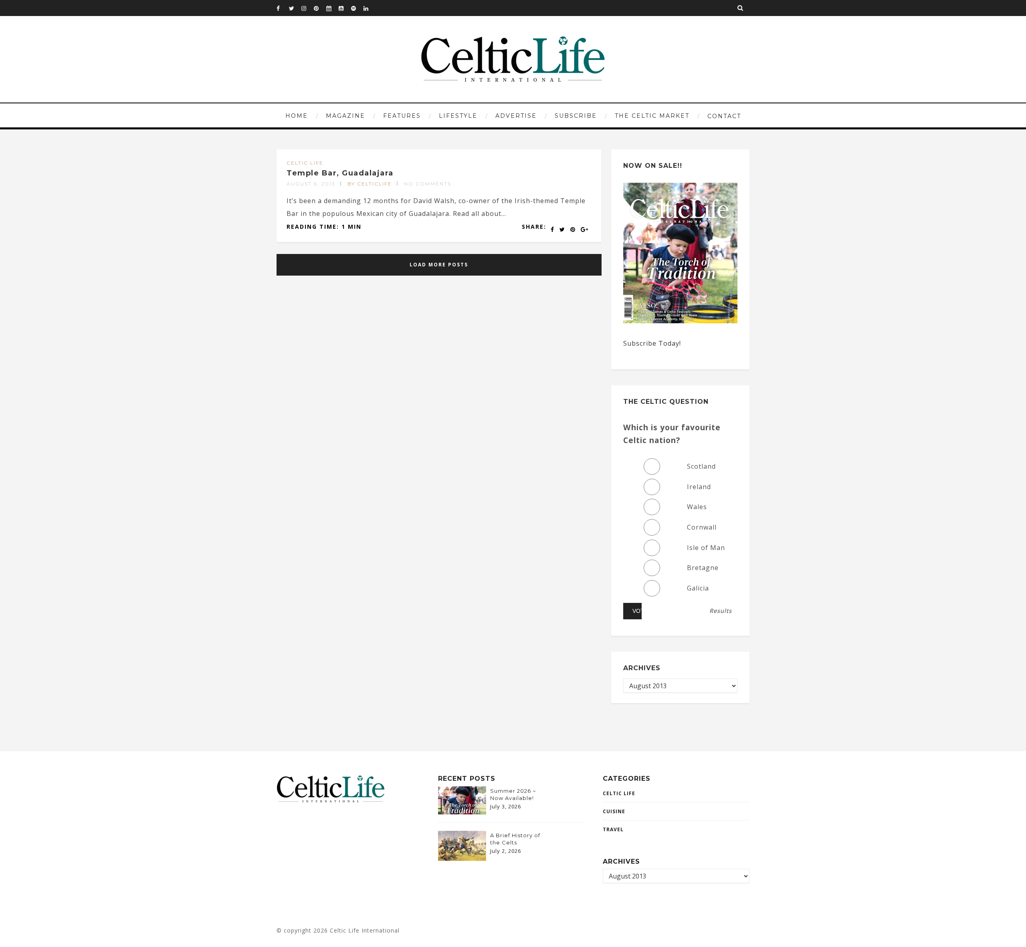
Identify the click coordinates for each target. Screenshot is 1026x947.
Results (720, 611)
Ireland (699, 486)
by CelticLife (369, 184)
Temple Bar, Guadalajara (340, 173)
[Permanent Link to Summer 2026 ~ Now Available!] (462, 812)
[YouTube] (345, 8)
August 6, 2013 (311, 184)
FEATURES (402, 115)
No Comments (427, 184)
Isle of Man (706, 547)
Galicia (698, 588)
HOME (296, 115)
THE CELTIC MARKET (652, 115)
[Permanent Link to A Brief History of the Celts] (462, 858)
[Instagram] (307, 8)
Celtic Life (305, 163)
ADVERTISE (516, 115)
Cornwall (702, 527)
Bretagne (703, 567)
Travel (613, 829)
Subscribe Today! (652, 343)
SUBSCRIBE (576, 115)
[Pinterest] (320, 8)
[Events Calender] (332, 8)
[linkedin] (370, 8)
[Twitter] (295, 8)
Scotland (701, 466)
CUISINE (614, 811)
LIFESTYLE (458, 115)
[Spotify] (357, 8)
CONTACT (724, 116)
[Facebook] (283, 8)
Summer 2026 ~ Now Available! (513, 794)
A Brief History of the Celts (515, 839)
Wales (697, 506)
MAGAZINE (345, 115)
